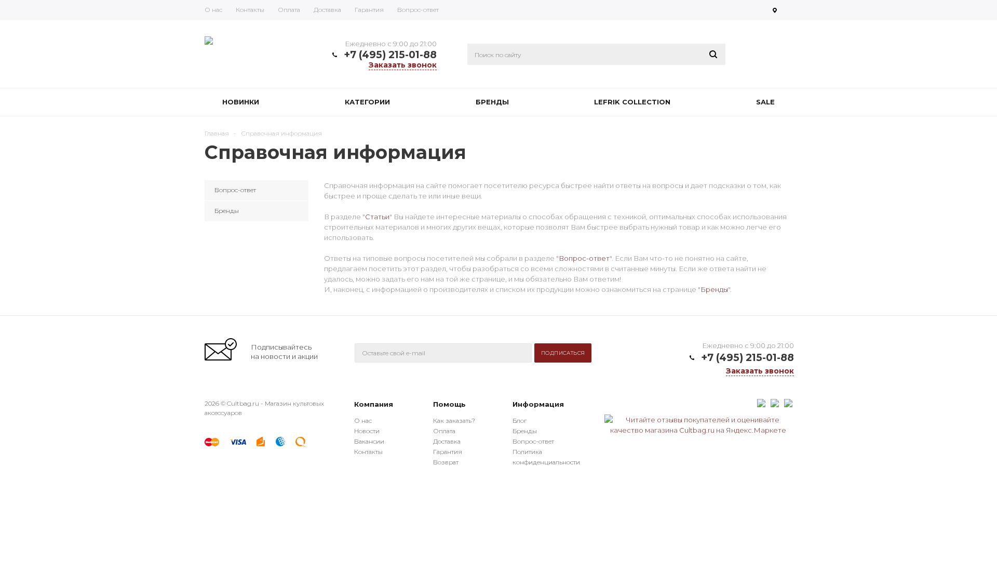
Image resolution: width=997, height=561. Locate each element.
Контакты (368, 452)
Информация (538, 404)
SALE (765, 102)
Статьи (377, 216)
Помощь (449, 404)
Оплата (444, 431)
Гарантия (447, 452)
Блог (520, 420)
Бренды (492, 102)
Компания (373, 404)
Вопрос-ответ (584, 258)
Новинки (240, 102)
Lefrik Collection (632, 102)
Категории (367, 102)
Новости (367, 431)
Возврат (446, 462)
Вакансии (369, 441)
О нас (363, 420)
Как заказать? (454, 420)
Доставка (447, 441)
